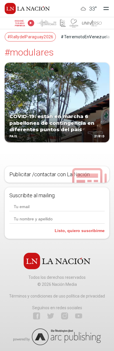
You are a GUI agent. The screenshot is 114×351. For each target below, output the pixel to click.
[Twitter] (50, 316)
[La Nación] (27, 8)
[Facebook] (36, 316)
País (13, 136)
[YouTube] (78, 316)
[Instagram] (64, 316)
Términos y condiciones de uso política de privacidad (57, 296)
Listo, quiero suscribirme (80, 230)
